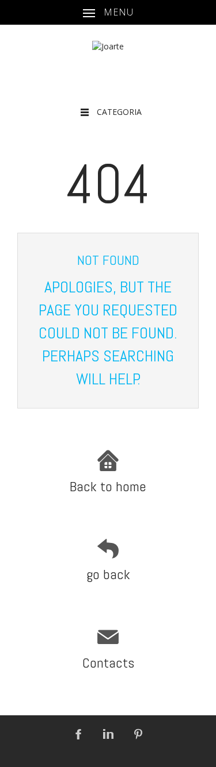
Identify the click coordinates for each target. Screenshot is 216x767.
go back (108, 574)
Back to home (108, 486)
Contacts (108, 663)
